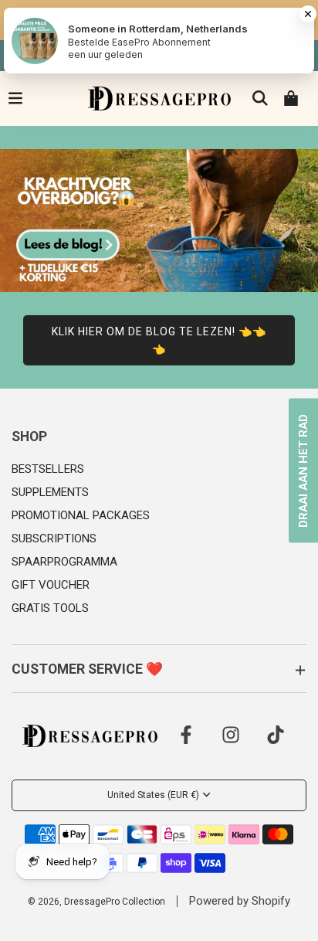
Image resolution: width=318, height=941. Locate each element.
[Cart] (291, 98)
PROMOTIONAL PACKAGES (81, 515)
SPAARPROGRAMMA (64, 562)
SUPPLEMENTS (50, 492)
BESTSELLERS (48, 469)
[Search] (260, 98)
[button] (159, 437)
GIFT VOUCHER (51, 585)
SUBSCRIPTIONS (54, 538)
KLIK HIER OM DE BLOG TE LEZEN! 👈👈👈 (159, 340)
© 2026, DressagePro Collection (96, 901)
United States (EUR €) (153, 795)
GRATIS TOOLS (50, 608)
